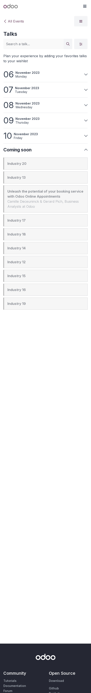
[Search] (67, 44)
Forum (7, 691)
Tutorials (10, 680)
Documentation (14, 686)
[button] (84, 6)
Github (54, 688)
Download (56, 680)
